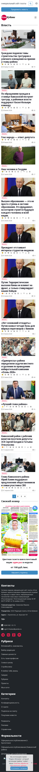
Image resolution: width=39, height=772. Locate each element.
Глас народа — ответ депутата (18, 137)
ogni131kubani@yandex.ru (13, 629)
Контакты (5, 698)
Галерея (4, 675)
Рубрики (4, 679)
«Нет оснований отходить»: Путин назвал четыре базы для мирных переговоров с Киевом (18, 325)
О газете (4, 707)
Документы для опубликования (14, 754)
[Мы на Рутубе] (20, 636)
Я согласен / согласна (19, 768)
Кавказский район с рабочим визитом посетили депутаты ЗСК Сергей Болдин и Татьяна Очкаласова (17, 440)
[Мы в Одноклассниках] (14, 636)
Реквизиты (5, 721)
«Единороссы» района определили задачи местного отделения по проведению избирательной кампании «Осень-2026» (17, 366)
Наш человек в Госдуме (14, 169)
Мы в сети (5, 687)
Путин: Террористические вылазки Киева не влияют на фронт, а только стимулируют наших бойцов (17, 287)
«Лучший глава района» (14, 404)
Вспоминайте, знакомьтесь (12, 646)
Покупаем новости (9, 715)
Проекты (5, 683)
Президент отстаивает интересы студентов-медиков (17, 249)
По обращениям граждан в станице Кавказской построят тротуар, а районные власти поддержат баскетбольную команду (17, 99)
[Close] (31, 763)
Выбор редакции (8, 650)
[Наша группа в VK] (9, 636)
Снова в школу (7, 662)
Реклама (4, 725)
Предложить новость (19, 9)
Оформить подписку (19, 572)
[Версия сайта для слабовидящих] (36, 3)
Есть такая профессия (9, 658)
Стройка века (6, 667)
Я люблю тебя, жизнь (9, 671)
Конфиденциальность (10, 703)
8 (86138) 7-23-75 (10, 625)
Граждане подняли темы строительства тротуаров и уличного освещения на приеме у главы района (18, 57)
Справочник (6, 729)
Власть (4, 50)
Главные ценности (8, 654)
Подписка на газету (9, 711)
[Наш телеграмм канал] (4, 636)
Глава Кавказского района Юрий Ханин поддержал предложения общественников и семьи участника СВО (18, 481)
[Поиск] (30, 4)
